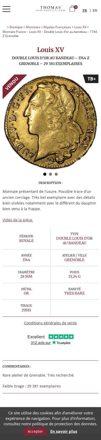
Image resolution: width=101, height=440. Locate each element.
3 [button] (56, 174)
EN (95, 10)
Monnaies (33, 27)
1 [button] (44, 174)
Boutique (16, 27)
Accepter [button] (35, 431)
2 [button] (50, 174)
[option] (51, 123)
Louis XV (80, 27)
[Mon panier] (72, 9)
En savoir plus (63, 431)
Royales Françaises (57, 27)
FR (85, 10)
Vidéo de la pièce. (18, 219)
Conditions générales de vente (50, 322)
